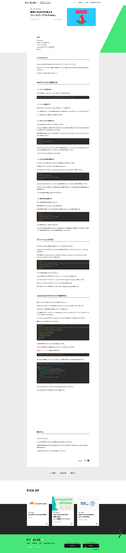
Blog (74, 3)
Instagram (96, 549)
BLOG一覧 (63, 473)
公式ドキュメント (67, 286)
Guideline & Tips (95, 3)
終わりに (39, 49)
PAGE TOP (119, 531)
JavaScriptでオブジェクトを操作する (46, 47)
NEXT (72, 473)
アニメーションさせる (42, 45)
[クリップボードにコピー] (87, 97)
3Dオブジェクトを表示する (43, 42)
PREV (54, 473)
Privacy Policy (38, 546)
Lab (87, 3)
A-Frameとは (40, 40)
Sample (81, 3)
